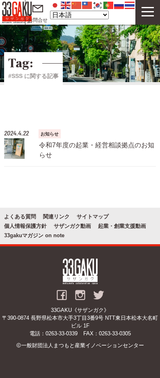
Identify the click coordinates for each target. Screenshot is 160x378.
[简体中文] (76, 4)
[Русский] (119, 4)
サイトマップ (93, 216)
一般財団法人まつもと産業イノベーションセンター (82, 345)
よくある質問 (20, 216)
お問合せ (38, 20)
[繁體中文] (87, 4)
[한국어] (98, 4)
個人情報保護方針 (25, 226)
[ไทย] (130, 4)
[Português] (108, 4)
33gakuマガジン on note (34, 235)
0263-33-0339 (62, 333)
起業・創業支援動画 (122, 226)
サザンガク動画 (72, 226)
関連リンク (56, 216)
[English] (66, 4)
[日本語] (55, 4)
